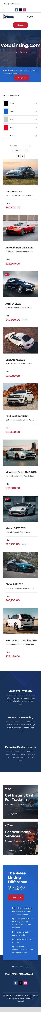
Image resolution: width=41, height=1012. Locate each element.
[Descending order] (30, 146)
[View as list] (22, 156)
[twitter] (20, 9)
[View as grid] (18, 156)
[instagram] (24, 9)
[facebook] (16, 9)
